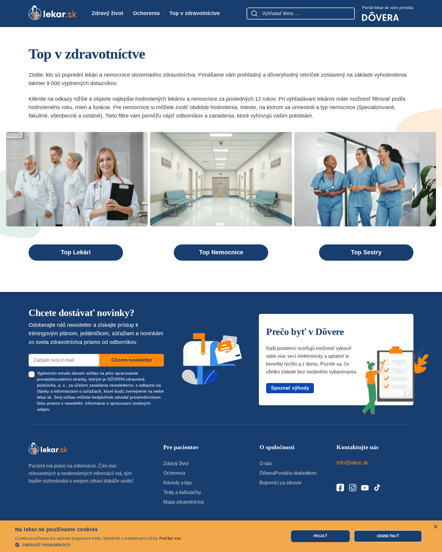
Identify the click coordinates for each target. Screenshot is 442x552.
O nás (265, 463)
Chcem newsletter (131, 360)
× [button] (435, 527)
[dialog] (221, 536)
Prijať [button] (320, 536)
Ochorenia (146, 13)
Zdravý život (107, 13)
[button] (98, 544)
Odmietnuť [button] (388, 536)
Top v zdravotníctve (194, 13)
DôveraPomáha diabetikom (288, 473)
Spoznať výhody (290, 388)
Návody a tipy (177, 482)
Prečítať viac (170, 538)
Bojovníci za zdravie (280, 482)
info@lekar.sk (352, 463)
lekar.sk (44, 397)
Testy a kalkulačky (182, 492)
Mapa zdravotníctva (183, 501)
